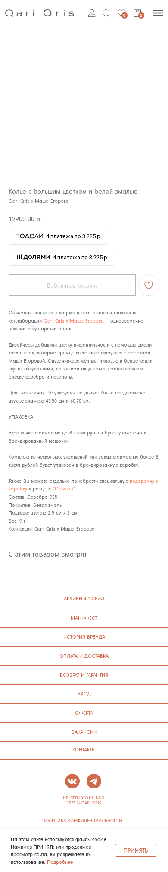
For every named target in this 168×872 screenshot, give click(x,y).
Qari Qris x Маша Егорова (74, 320)
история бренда (84, 636)
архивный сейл (84, 598)
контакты (84, 749)
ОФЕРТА (84, 713)
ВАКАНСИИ (84, 732)
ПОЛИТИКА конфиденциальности (82, 820)
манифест (84, 617)
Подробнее (60, 862)
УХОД (84, 693)
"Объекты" (64, 488)
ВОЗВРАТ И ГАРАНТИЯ (84, 675)
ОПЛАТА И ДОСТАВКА (84, 655)
